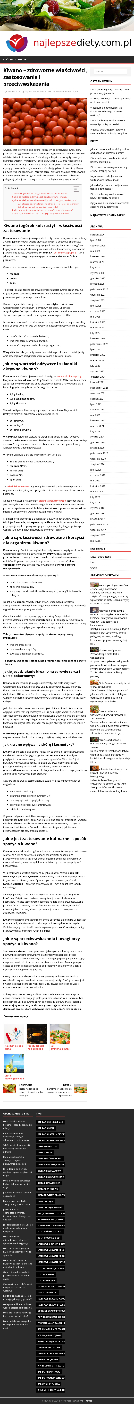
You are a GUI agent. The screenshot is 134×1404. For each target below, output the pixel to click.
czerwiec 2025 (97, 311)
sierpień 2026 (97, 234)
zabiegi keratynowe (49, 1371)
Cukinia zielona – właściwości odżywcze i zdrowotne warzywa (17, 1287)
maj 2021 (95, 415)
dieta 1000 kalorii (47, 1146)
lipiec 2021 (95, 404)
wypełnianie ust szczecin (52, 1365)
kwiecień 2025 (97, 322)
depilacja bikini (46, 1128)
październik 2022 (99, 344)
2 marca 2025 (14, 91)
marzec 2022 (97, 360)
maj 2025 (95, 316)
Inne (92, 562)
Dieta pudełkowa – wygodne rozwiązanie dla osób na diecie (17, 1324)
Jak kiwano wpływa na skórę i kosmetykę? (40, 207)
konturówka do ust (49, 1237)
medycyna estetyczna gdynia (54, 1286)
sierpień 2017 (97, 535)
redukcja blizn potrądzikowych (56, 1329)
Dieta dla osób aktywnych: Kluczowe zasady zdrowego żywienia (17, 1252)
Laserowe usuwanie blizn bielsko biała (59, 1250)
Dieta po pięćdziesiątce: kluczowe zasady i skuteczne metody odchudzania (17, 1264)
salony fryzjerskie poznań (53, 1341)
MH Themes (86, 1400)
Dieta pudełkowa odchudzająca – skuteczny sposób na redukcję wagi (16, 1240)
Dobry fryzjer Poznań (50, 1207)
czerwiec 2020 (97, 475)
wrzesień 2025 (98, 294)
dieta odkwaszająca (49, 1183)
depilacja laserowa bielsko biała (56, 1140)
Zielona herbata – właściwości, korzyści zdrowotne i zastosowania (108, 715)
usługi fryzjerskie (48, 1359)
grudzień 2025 (97, 278)
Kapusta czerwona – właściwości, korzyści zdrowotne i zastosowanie (16, 1137)
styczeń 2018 (97, 507)
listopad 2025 (97, 283)
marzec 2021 (97, 426)
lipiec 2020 (95, 469)
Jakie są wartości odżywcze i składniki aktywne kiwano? (40, 197)
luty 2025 (95, 333)
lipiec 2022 (95, 349)
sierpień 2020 (97, 464)
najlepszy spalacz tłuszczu (53, 1304)
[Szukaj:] (110, 72)
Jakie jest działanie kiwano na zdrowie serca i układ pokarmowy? (50, 204)
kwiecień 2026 (97, 256)
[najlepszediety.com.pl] (67, 29)
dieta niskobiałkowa (49, 1171)
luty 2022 (95, 365)
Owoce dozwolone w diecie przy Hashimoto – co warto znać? (16, 1275)
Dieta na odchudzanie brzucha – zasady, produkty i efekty (17, 1125)
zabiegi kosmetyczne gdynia (53, 1377)
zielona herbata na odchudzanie (56, 1390)
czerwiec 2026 (97, 245)
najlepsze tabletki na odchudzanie (57, 1298)
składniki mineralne (18, 486)
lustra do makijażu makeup (53, 1268)
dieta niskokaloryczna (51, 1177)
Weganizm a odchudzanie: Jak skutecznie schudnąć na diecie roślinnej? (106, 111)
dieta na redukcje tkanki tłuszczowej (59, 1164)
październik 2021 (99, 387)
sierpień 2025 (97, 300)
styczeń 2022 (97, 371)
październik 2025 (99, 289)
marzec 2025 (97, 327)
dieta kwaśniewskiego (50, 1158)
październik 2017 (99, 524)
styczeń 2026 (97, 272)
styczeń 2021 (97, 436)
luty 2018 (95, 502)
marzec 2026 (97, 261)
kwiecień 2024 (97, 338)
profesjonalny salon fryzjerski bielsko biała (63, 1323)
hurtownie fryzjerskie (50, 1219)
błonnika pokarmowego (52, 500)
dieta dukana (45, 1152)
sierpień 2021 (97, 398)
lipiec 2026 (95, 240)
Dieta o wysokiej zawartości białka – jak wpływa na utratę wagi (17, 1184)
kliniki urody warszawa (51, 1225)
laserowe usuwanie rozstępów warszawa (61, 1256)
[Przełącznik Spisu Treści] (74, 189)
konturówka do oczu (50, 1231)
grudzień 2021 (97, 376)
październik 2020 (99, 453)
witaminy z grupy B (65, 252)
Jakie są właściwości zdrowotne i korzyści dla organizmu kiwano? (45, 200)
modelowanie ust (48, 1292)
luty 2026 (95, 267)
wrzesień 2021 (98, 393)
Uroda (93, 567)
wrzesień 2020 (98, 458)
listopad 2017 (97, 518)
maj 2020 (95, 480)
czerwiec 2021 (97, 409)
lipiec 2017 (95, 540)
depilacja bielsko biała (50, 1122)
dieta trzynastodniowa (51, 1195)
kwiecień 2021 (97, 420)
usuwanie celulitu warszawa (54, 1353)
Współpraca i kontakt (15, 59)
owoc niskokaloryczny (69, 376)
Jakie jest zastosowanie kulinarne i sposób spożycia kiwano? (43, 210)
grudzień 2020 (97, 442)
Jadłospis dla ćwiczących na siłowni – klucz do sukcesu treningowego (108, 772)
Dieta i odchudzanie (61, 91)
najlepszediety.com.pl (35, 91)
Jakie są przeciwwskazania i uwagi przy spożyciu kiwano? (41, 213)
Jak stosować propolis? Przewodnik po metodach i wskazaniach (106, 654)
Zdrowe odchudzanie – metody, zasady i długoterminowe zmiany (108, 743)
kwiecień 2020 (97, 486)
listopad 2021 (97, 382)
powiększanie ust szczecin (52, 1317)
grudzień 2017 (97, 513)
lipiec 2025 (95, 305)
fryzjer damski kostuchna (52, 1213)
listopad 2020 (97, 447)
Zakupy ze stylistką (49, 1384)
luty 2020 (95, 497)
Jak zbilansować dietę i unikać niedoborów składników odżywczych (18, 1228)
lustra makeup (46, 1274)
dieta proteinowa (48, 1189)
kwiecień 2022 (97, 354)
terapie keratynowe (49, 1347)
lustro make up (46, 1280)
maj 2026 (95, 251)
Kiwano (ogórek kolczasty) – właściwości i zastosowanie (40, 193)
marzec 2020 (97, 491)
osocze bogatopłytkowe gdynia (56, 1311)
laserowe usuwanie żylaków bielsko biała (61, 1262)
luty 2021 (95, 431)
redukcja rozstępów (49, 1335)
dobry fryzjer (45, 1201)
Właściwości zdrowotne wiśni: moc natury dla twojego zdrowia (17, 1148)
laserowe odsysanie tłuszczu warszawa (60, 1244)
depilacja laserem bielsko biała (55, 1134)
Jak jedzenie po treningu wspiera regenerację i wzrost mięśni (17, 1172)
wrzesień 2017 (98, 529)
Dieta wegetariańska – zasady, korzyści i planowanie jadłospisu (14, 1160)
